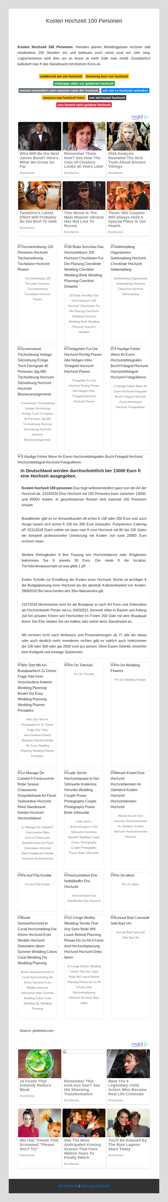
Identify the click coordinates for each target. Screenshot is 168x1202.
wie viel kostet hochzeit (107, 97)
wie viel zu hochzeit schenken (125, 90)
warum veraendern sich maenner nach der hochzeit (59, 90)
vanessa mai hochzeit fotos (64, 97)
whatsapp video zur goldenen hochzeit (84, 83)
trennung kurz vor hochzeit (107, 76)
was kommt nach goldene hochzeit (84, 105)
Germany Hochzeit (95, 1186)
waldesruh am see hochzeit (61, 76)
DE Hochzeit (68, 1186)
